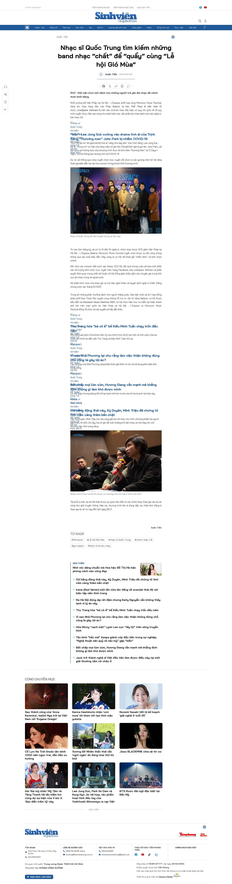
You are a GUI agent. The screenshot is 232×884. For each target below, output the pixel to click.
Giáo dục (66, 27)
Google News (173, 37)
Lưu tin (5, 102)
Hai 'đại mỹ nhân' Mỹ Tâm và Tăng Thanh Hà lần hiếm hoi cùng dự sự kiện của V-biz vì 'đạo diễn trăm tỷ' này (43, 796)
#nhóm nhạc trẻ (143, 539)
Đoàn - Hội (39, 27)
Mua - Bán (179, 27)
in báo (122, 86)
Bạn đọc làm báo (40, 877)
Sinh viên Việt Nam (41, 833)
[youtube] (205, 7)
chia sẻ (103, 86)
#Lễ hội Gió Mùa (95, 539)
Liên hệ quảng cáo (73, 847)
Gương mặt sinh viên (117, 27)
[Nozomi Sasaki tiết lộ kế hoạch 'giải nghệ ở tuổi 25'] (140, 696)
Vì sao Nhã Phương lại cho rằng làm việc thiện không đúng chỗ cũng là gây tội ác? (117, 618)
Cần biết (192, 27)
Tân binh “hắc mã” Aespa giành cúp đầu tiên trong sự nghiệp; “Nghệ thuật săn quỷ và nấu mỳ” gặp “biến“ (116, 639)
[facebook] (200, 7)
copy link (116, 86)
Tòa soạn (30, 847)
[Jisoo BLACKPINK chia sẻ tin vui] (140, 736)
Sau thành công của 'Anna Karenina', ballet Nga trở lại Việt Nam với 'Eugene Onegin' (46, 715)
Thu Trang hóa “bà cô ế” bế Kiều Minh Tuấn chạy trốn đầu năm (117, 610)
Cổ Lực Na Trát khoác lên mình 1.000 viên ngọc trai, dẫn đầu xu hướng (46, 755)
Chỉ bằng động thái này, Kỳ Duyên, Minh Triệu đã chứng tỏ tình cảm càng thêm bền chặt (117, 581)
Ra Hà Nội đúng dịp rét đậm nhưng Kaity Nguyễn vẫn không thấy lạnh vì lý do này (118, 601)
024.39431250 (34, 857)
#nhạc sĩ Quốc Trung (119, 539)
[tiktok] (151, 854)
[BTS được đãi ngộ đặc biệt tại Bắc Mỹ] (140, 775)
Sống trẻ (53, 27)
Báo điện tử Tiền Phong (116, 17)
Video (149, 27)
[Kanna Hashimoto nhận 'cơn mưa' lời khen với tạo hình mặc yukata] (93, 696)
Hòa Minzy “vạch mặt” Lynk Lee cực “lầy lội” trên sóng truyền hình (117, 628)
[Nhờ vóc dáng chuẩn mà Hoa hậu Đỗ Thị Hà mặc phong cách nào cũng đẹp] (151, 569)
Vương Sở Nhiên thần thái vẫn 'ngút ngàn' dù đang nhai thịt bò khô (93, 755)
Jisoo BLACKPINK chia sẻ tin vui (140, 751)
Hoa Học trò (143, 7)
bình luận (128, 86)
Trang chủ (27, 27)
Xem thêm (205, 27)
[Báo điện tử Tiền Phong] (187, 835)
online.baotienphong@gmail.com (116, 854)
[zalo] (158, 854)
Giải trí (100, 27)
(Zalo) (82, 851)
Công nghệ (136, 27)
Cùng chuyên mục (40, 679)
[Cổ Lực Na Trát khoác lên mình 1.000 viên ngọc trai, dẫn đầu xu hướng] (46, 736)
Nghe (5, 87)
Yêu (90, 27)
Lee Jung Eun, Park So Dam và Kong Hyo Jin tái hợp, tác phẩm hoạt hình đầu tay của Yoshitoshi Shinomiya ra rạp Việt (93, 796)
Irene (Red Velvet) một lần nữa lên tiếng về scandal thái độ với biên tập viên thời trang (117, 591)
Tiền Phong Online (101, 7)
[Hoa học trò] (203, 835)
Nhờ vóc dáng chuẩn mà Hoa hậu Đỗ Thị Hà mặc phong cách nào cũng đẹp (104, 569)
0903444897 (107, 851)
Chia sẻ (5, 94)
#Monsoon (77, 539)
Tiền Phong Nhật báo (123, 7)
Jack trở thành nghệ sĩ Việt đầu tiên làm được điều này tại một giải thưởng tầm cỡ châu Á (118, 659)
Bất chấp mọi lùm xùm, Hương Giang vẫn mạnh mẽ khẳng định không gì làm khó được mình (116, 649)
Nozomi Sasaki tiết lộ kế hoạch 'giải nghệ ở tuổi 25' (139, 713)
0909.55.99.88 (72, 851)
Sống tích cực (163, 27)
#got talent (78, 545)
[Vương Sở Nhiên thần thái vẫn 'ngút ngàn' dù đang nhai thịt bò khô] (93, 736)
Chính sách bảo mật (185, 847)
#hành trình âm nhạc (99, 545)
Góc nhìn (79, 27)
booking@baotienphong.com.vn (79, 854)
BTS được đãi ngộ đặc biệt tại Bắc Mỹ (139, 792)
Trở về (5, 109)
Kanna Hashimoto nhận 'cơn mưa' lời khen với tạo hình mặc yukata (92, 715)
